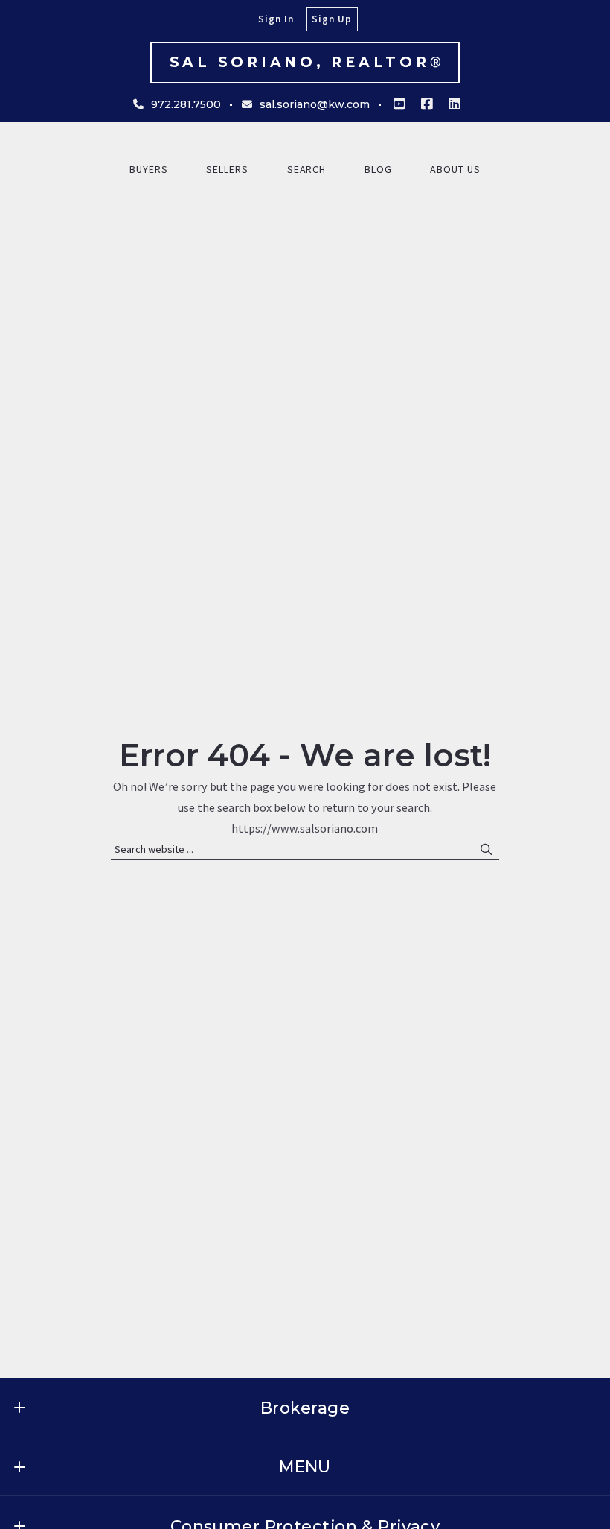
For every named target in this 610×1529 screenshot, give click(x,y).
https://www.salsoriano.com (304, 828)
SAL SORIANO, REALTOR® (307, 62)
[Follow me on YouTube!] (399, 104)
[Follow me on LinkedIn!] (454, 104)
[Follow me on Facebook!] (427, 104)
